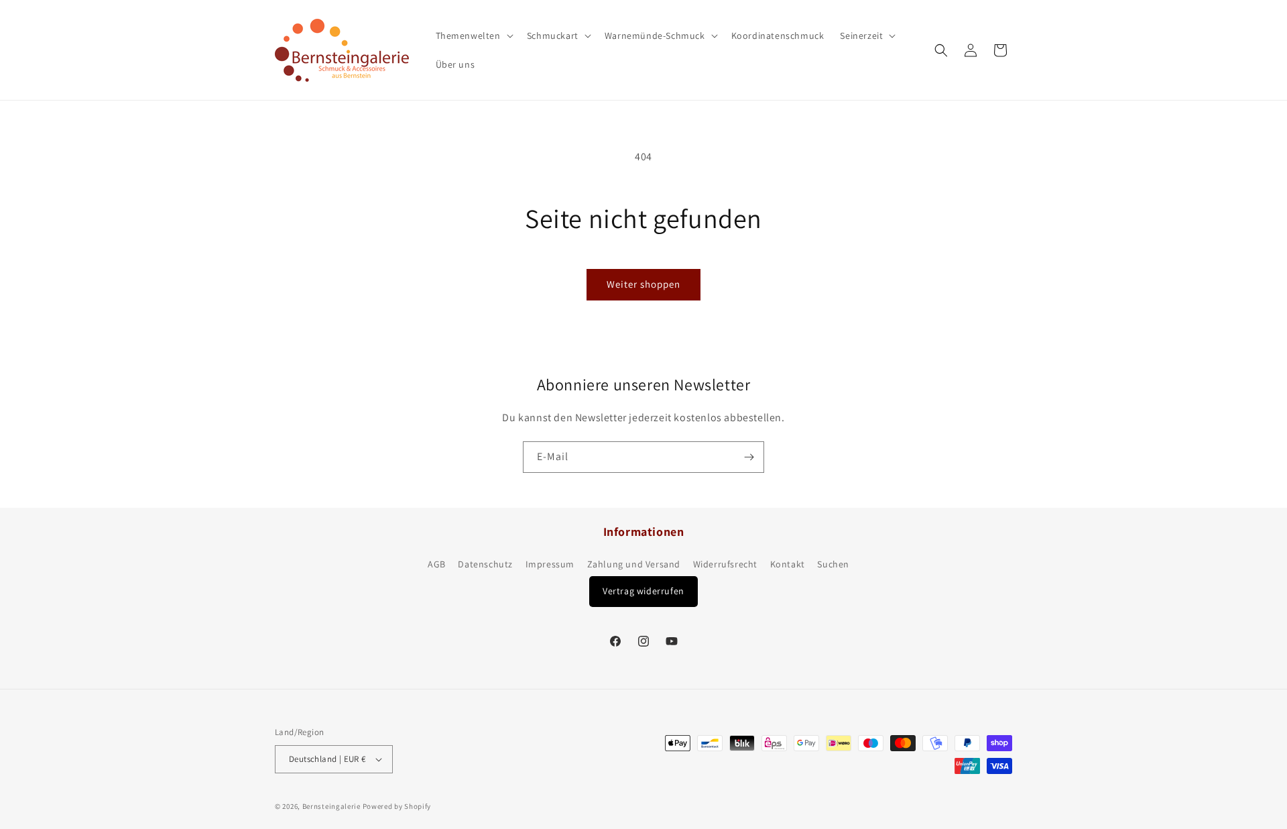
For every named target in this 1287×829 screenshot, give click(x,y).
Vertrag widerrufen (643, 591)
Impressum (550, 564)
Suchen (833, 564)
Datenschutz (485, 564)
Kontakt (787, 564)
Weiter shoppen (643, 284)
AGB (437, 564)
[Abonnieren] (748, 457)
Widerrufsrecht (725, 564)
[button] (473, 35)
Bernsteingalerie (331, 806)
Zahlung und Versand (633, 564)
